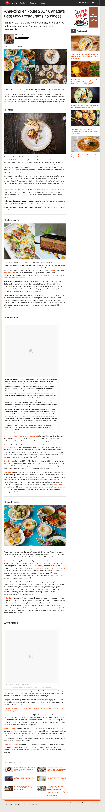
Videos (42, 3)
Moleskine (8, 598)
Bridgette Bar (9, 700)
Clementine (8, 561)
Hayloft (52, 270)
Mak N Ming (8, 472)
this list (35, 747)
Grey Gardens (9, 461)
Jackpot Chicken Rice (11, 582)
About (72, 803)
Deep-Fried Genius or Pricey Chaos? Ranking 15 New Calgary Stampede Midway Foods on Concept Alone (84, 82)
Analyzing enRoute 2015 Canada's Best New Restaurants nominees (57, 777)
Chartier (7, 445)
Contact (66, 803)
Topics (23, 3)
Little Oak (27, 298)
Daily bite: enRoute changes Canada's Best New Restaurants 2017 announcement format (56, 769)
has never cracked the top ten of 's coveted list (45, 568)
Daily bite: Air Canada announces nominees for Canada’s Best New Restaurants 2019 (24, 778)
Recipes (33, 3)
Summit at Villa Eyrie (11, 289)
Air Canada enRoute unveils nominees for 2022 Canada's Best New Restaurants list (24, 788)
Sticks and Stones (13, 170)
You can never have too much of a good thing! (17, 684)
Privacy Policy (93, 803)
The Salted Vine (9, 273)
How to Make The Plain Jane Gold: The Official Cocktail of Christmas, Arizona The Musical (84, 56)
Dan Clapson (22, 35)
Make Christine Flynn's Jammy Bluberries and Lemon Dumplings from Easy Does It (84, 131)
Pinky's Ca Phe (9, 728)
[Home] (11, 2)
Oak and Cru (60, 167)
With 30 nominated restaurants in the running (20, 436)
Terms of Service (81, 803)
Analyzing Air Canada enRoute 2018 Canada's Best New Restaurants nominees (24, 769)
